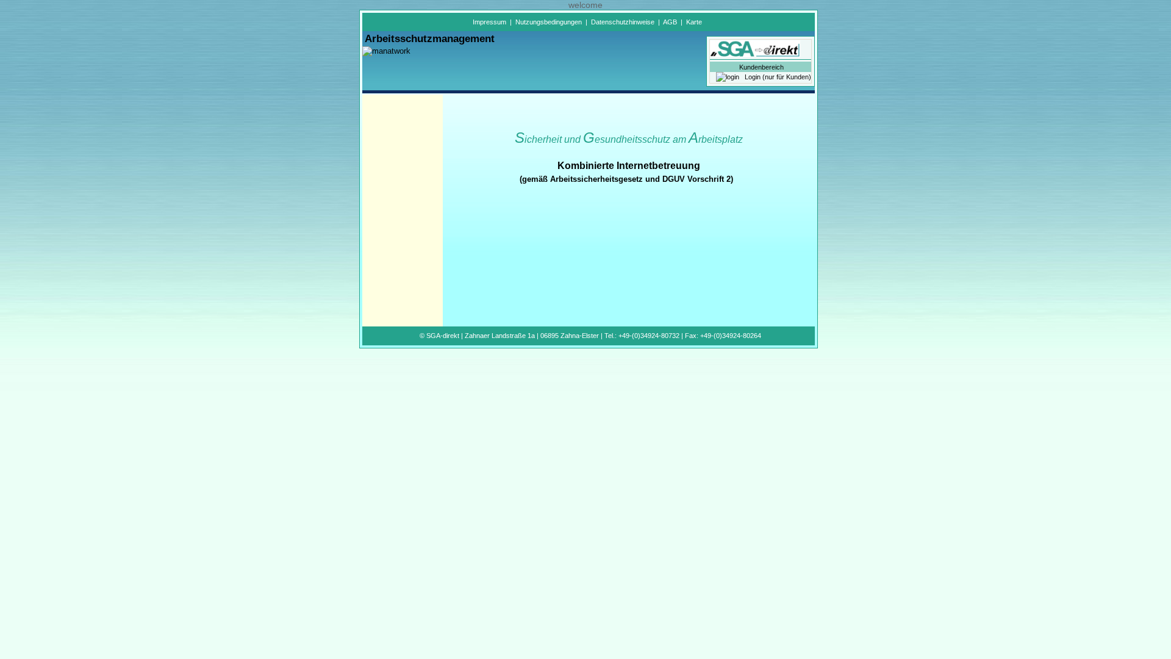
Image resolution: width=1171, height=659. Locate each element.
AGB (670, 22)
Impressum (489, 22)
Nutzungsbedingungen (548, 22)
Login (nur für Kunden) (775, 77)
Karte (694, 22)
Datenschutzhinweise (622, 22)
